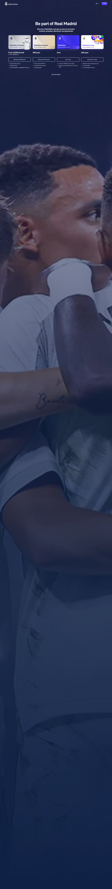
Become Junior (92, 59)
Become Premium (44, 59)
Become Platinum (19, 59)
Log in (104, 3)
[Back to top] (11, 3)
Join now (68, 59)
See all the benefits (56, 74)
